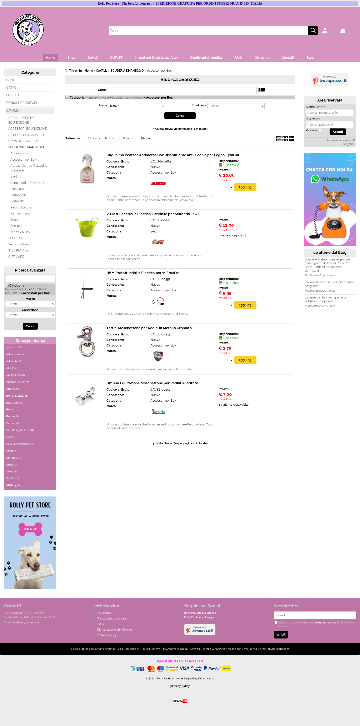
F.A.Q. (238, 58)
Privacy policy (106, 635)
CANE (10, 80)
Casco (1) (11, 437)
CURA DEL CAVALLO (23, 141)
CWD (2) (11, 471)
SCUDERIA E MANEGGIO (26, 147)
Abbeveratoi (19, 153)
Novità (93, 58)
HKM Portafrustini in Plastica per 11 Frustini (142, 273)
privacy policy (180, 686)
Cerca (102, 90)
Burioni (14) (13, 416)
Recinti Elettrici (21, 207)
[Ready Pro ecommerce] (180, 701)
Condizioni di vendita (206, 58)
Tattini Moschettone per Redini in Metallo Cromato (149, 328)
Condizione (30, 310)
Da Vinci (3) (13, 478)
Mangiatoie (18, 189)
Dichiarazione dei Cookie (114, 629)
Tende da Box (20, 232)
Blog (310, 58)
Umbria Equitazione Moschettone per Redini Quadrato (152, 383)
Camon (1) (12, 423)
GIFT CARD (16, 257)
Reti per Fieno (20, 213)
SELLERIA (15, 238)
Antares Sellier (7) (17, 381)
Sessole (16, 226)
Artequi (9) (12, 388)
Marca (30, 299)
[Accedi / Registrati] (330, 30)
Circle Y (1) (12, 450)
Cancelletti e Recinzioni (27, 183)
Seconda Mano (19, 244)
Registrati (349, 144)
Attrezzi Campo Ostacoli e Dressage (28, 168)
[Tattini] (158, 363)
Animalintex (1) (15, 375)
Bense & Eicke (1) (17, 395)
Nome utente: (316, 107)
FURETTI (12, 95)
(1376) (13, 485)
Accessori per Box (23, 159)
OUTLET (116, 58)
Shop (71, 58)
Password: (313, 119)
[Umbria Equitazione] (158, 418)
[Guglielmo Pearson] (158, 190)
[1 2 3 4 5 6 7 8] (226, 360)
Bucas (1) (11, 409)
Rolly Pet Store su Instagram (200, 617)
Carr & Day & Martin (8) (20, 430)
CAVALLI (12, 110)
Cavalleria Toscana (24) (20, 444)
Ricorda (311, 130)
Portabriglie (18, 195)
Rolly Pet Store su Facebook (200, 612)
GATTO (11, 87)
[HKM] (158, 308)
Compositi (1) (14, 457)
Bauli (14, 176)
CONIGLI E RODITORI (21, 103)
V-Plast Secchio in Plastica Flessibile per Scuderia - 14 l (152, 214)
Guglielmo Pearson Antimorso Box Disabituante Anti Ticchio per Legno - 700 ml (172, 155)
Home (50, 58)
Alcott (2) (11, 368)
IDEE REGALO (18, 250)
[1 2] (226, 305)
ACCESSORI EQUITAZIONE (27, 129)
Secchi (15, 220)
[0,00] (348, 30)
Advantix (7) (13, 361)
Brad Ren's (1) (14, 402)
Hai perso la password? (340, 140)
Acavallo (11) (14, 347)
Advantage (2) (15, 354)
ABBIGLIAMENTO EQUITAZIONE (21, 120)
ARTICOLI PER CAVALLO (26, 135)
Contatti (288, 58)
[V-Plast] (158, 249)
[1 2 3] (226, 187)
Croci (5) (11, 464)
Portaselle (17, 201)
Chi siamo (262, 58)
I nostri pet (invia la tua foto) (156, 58)
